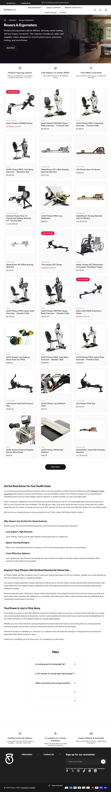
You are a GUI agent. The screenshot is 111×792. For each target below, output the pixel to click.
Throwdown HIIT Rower (51, 264)
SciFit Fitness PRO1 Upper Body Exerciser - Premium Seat (90, 358)
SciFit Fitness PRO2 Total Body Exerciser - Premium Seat (89, 124)
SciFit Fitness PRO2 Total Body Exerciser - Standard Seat (19, 170)
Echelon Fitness (12, 213)
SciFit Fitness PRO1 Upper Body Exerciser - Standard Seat (20, 312)
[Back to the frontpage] (5, 20)
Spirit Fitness (11, 120)
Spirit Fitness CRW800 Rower (19, 123)
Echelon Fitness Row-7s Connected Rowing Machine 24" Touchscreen (18, 218)
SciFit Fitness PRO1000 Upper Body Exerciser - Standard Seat (55, 312)
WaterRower (45, 166)
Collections (12, 20)
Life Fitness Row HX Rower (88, 169)
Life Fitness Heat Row (85, 403)
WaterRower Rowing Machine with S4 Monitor (89, 217)
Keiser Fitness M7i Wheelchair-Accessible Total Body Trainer (90, 265)
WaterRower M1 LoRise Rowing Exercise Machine (55, 170)
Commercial (26, 3)
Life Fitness (80, 166)
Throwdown (45, 262)
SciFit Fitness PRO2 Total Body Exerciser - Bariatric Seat (54, 358)
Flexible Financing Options (20, 73)
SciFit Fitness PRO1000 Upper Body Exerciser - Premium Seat (55, 124)
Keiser (78, 262)
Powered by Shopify (28, 788)
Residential (11, 3)
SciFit (43, 120)
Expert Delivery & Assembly (91, 738)
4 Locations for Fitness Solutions (55, 739)
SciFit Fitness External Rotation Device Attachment (19, 451)
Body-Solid (80, 308)
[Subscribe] (103, 761)
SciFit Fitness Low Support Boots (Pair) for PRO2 (18, 358)
